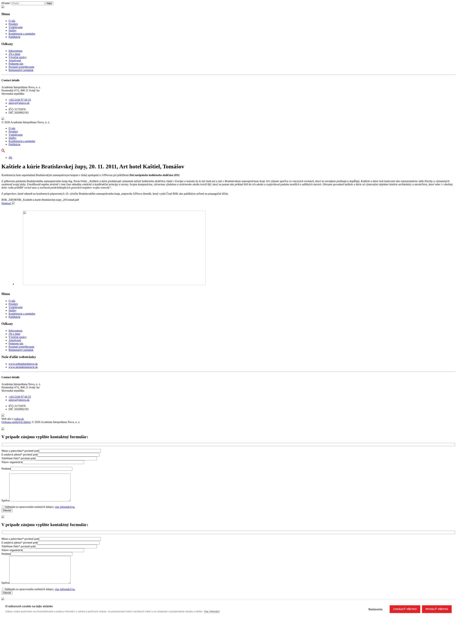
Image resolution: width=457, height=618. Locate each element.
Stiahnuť (6, 203)
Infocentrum (15, 50)
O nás (12, 20)
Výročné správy (18, 57)
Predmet (6, 468)
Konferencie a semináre (22, 33)
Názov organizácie (11, 462)
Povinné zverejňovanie (21, 66)
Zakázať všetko (405, 609)
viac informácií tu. (65, 506)
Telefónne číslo (18, 458)
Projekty (13, 24)
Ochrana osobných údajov (16, 422)
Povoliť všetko (437, 609)
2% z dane (14, 54)
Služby (12, 30)
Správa (5, 500)
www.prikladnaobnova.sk (23, 363)
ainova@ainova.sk (19, 102)
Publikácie (14, 36)
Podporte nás (16, 63)
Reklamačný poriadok (21, 70)
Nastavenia (375, 609)
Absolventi (15, 60)
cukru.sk (19, 418)
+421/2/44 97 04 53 (20, 99)
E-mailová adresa (19, 454)
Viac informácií (212, 611)
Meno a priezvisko (20, 450)
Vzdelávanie (16, 27)
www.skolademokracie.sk (23, 367)
